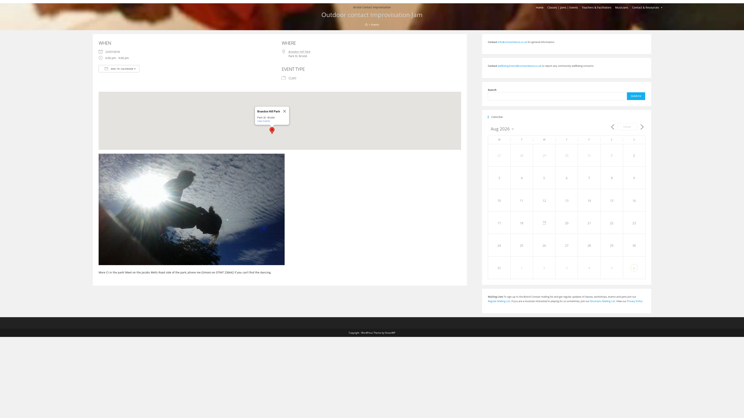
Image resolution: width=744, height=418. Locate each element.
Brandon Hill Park (299, 52)
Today (627, 126)
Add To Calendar (121, 68)
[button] (272, 130)
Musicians (621, 7)
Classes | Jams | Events (562, 7)
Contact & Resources (645, 7)
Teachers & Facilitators (596, 7)
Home (539, 7)
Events (375, 24)
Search (492, 90)
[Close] (284, 111)
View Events (263, 121)
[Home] (366, 24)
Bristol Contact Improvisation (372, 7)
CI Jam (292, 78)
